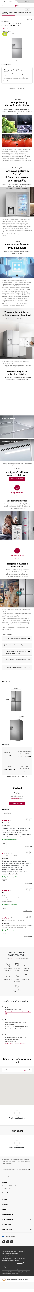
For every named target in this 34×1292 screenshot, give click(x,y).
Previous (25, 9)
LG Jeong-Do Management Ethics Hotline (17, 1279)
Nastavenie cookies (7, 1258)
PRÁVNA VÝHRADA (19, 1258)
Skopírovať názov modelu (10, 21)
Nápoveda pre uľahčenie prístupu (10, 1260)
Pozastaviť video (17, 144)
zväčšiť (32, 65)
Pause (27, 9)
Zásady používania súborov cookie (10, 1256)
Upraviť (27, 820)
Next (29, 9)
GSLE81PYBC (14, 958)
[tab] (17, 489)
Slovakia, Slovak (10, 1237)
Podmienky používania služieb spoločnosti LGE (14, 1251)
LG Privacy (19, 1263)
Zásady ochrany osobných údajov (10, 1253)
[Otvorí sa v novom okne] (3, 1241)
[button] (17, 48)
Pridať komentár (27, 846)
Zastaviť (19, 357)
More (29, 1169)
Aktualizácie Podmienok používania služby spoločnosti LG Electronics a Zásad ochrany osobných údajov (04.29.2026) (16, 13)
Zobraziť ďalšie (17, 837)
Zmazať (30, 820)
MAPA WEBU (5, 1249)
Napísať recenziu (6, 31)
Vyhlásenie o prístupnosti (8, 1263)
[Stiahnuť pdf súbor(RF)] (5, 34)
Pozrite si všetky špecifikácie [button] (16, 776)
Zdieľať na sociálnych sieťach (32, 19)
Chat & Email (6, 1193)
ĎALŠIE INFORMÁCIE (17, 479)
